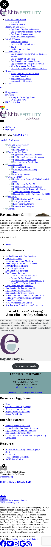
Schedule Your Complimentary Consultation (24, 305)
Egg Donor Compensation (22, 34)
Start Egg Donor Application (23, 37)
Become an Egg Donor (15, 27)
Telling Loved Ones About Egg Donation (23, 298)
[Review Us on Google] (23, 545)
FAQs (13, 46)
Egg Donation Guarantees (16, 271)
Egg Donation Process (15, 273)
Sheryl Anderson (18, 24)
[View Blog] (29, 545)
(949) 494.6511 (14, 392)
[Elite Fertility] (20, 119)
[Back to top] (1, 88)
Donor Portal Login (13, 414)
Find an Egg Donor (19, 41)
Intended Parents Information (17, 425)
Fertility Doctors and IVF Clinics (25, 73)
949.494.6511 (20, 135)
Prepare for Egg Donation (22, 278)
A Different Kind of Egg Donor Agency (22, 449)
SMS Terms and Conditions (17, 457)
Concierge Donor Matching (23, 44)
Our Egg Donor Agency (15, 19)
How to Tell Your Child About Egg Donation (24, 295)
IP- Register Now (18, 100)
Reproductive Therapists (21, 81)
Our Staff (15, 22)
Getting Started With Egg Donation (20, 256)
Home (8, 404)
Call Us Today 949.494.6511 (15, 482)
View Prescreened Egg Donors (24, 66)
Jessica (8, 244)
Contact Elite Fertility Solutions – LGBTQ (29, 68)
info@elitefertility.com (9, 140)
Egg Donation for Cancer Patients (19, 293)
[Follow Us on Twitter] (10, 545)
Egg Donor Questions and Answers (26, 32)
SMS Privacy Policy (14, 459)
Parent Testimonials (13, 300)
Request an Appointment (16, 500)
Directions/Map (6, 477)
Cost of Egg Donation (20, 49)
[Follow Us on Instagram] (16, 545)
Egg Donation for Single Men (18, 290)
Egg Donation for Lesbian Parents (25, 61)
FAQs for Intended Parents (16, 266)
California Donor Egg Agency (18, 406)
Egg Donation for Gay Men (23, 59)
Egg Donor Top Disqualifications (25, 29)
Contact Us (10, 454)
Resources (9, 71)
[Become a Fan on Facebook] (3, 545)
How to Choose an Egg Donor (24, 276)
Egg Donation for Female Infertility (20, 288)
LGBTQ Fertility (12, 51)
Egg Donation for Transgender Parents (27, 64)
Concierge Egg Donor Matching (19, 261)
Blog (7, 452)
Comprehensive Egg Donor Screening (27, 280)
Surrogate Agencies (19, 76)
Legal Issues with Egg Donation (19, 285)
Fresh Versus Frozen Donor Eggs (25, 283)
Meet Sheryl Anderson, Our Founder (21, 263)
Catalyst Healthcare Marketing (24, 539)
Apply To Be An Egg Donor (23, 97)
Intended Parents (12, 39)
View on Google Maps (25, 387)
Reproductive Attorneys (21, 78)
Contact (8, 83)
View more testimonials (26, 366)
